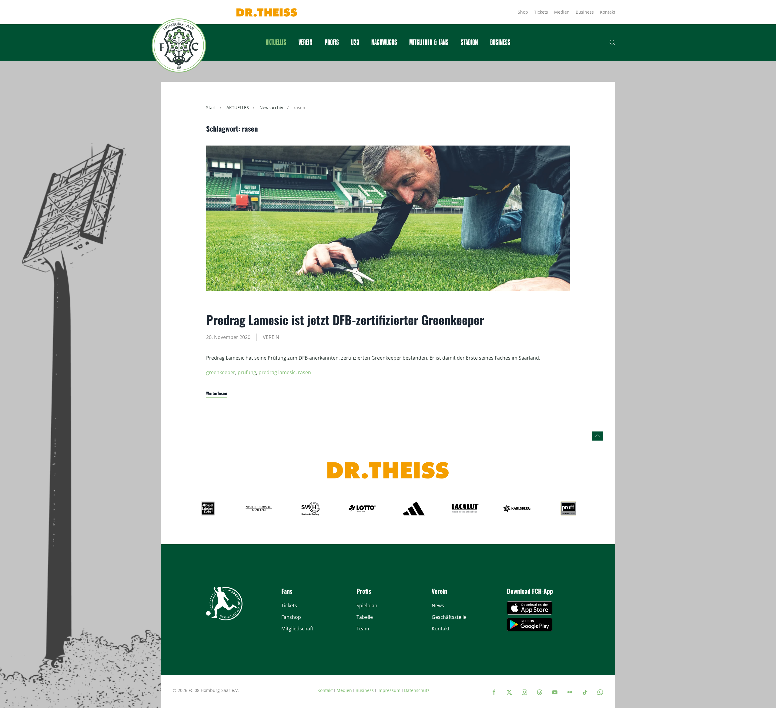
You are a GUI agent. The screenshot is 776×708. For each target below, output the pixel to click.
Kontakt (607, 12)
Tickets (541, 12)
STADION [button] (469, 42)
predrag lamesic (277, 372)
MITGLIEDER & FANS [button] (429, 42)
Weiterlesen (216, 393)
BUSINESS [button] (500, 42)
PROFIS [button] (332, 42)
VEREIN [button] (306, 42)
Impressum (388, 690)
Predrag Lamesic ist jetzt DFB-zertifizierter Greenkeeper (345, 319)
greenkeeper (220, 372)
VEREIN (271, 337)
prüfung (247, 372)
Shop (523, 12)
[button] (612, 42)
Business (585, 12)
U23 (355, 42)
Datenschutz (417, 690)
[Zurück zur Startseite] (179, 45)
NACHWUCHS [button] (384, 42)
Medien (562, 12)
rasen (304, 372)
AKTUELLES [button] (276, 42)
